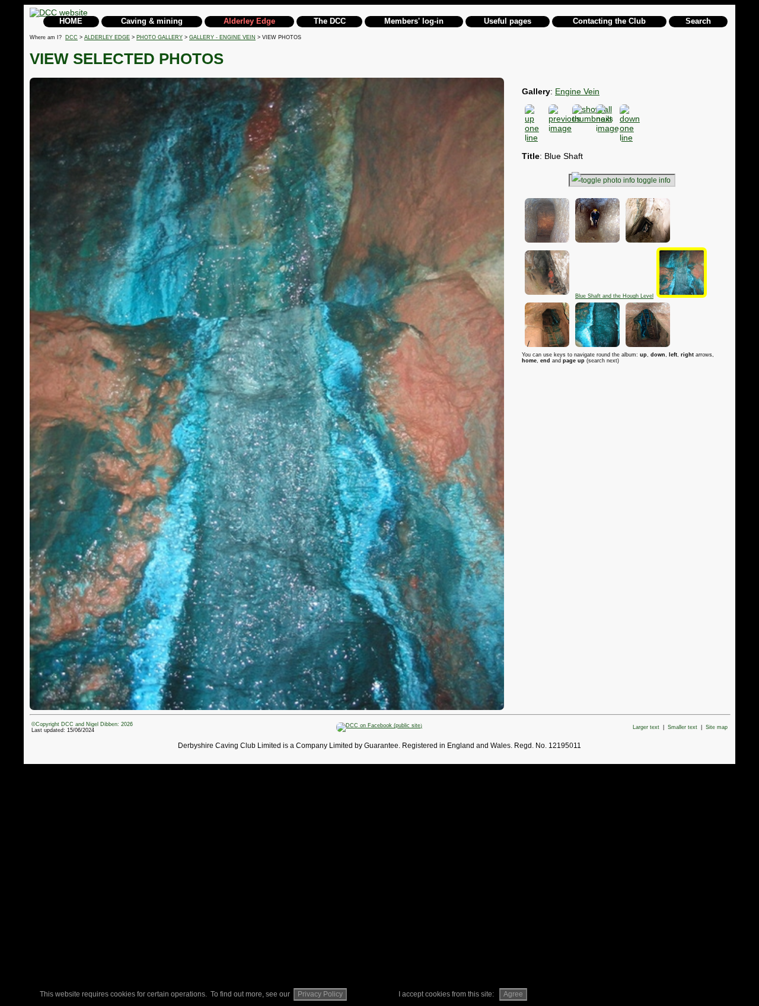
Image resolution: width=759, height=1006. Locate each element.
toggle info (653, 180)
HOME (70, 21)
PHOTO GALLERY (159, 37)
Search (698, 21)
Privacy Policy (320, 994)
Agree (513, 994)
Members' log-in (414, 21)
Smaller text (682, 727)
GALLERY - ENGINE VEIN (222, 37)
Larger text (646, 727)
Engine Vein (577, 91)
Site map (717, 727)
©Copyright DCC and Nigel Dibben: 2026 (82, 724)
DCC (71, 37)
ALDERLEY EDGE (107, 37)
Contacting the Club (609, 21)
